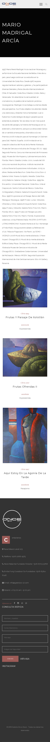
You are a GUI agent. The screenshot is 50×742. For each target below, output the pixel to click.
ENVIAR (10, 659)
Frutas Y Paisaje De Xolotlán (25, 317)
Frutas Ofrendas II (25, 386)
